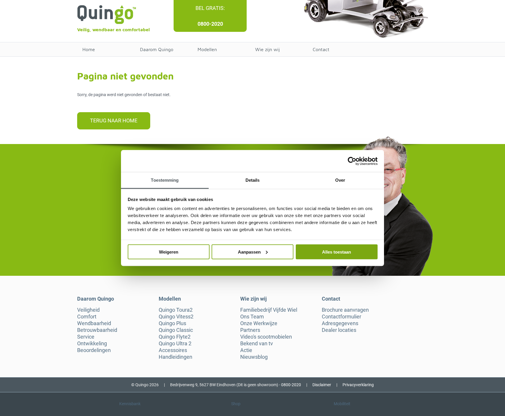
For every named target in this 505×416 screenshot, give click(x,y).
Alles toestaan (336, 251)
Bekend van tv (256, 343)
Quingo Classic (176, 330)
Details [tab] (252, 180)
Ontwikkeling (92, 343)
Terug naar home (113, 120)
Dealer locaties (339, 330)
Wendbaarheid (94, 323)
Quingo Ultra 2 (175, 343)
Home (88, 49)
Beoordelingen (94, 350)
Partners (250, 330)
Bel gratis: (210, 8)
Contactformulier (341, 316)
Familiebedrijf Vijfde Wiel (268, 310)
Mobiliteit (342, 403)
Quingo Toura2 (176, 310)
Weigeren (168, 251)
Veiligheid (88, 310)
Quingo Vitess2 (176, 316)
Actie (246, 350)
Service (85, 336)
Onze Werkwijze (258, 323)
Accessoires (173, 350)
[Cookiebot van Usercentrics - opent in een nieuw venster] (352, 161)
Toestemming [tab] (165, 180)
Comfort (86, 316)
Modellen (207, 49)
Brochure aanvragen (345, 310)
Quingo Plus (172, 323)
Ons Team (252, 316)
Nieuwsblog (254, 357)
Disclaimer (321, 384)
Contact (321, 49)
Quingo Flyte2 (175, 336)
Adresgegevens (340, 323)
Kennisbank (130, 403)
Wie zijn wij (267, 49)
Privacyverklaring (358, 384)
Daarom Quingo (156, 49)
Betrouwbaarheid (97, 330)
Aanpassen (249, 251)
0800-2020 (210, 24)
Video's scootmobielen (266, 336)
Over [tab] (340, 180)
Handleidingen (175, 357)
